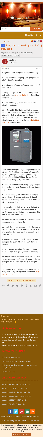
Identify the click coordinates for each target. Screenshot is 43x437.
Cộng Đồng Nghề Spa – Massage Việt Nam (17, 361)
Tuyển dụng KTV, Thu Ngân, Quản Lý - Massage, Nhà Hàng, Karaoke (19, 366)
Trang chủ (9, 321)
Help (2, 321)
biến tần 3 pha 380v (22, 95)
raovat (17, 55)
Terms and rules (22, 319)
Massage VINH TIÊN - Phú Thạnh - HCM (15, 388)
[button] (3, 35)
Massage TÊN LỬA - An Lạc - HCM (13, 404)
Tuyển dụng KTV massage (11, 357)
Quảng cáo (11, 319)
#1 (40, 69)
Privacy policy (34, 319)
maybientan (28, 53)
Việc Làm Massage (8, 372)
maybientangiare (7, 55)
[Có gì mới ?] (36, 35)
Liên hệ (3, 319)
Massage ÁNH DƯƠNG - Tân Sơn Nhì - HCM (16, 384)
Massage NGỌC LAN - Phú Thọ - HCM (14, 400)
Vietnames (6, 316)
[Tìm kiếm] (40, 35)
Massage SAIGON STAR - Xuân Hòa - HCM (16, 396)
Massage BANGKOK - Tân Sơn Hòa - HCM (16, 392)
